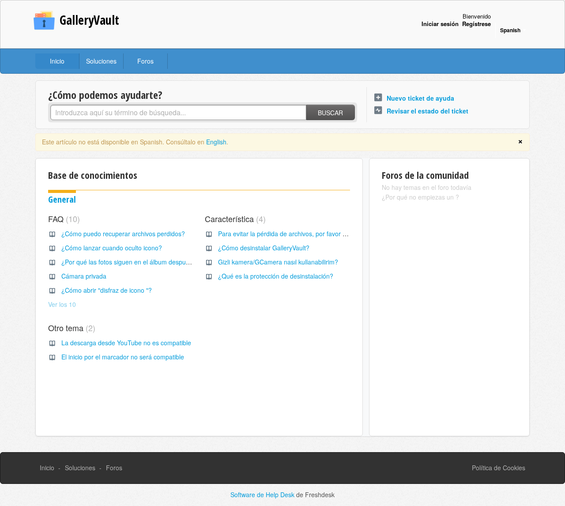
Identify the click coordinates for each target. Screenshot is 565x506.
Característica (234, 218)
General (62, 199)
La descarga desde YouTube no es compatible (126, 342)
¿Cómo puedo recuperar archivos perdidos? (123, 233)
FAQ (62, 218)
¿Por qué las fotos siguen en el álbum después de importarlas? (149, 261)
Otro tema (70, 327)
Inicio (57, 61)
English (216, 141)
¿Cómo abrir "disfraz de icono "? (106, 290)
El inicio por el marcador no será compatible (122, 356)
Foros (145, 61)
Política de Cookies (498, 467)
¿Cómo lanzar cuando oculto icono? (111, 247)
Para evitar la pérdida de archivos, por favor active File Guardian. (309, 233)
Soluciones (101, 61)
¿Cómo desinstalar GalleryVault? (263, 247)
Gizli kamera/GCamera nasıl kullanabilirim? (278, 261)
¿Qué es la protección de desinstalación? (275, 276)
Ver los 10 (62, 304)
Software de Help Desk (263, 494)
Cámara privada (83, 276)
